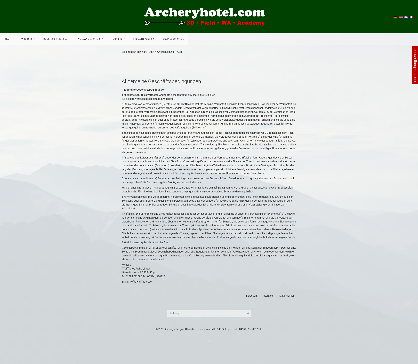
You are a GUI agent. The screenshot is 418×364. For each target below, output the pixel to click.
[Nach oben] (209, 341)
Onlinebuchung (172, 39)
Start (8, 39)
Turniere (117, 39)
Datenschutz (286, 295)
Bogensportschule (55, 39)
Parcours (26, 39)
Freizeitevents (142, 39)
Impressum (251, 295)
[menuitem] (8, 39)
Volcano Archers (89, 39)
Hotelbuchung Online (415, 65)
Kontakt (268, 295)
